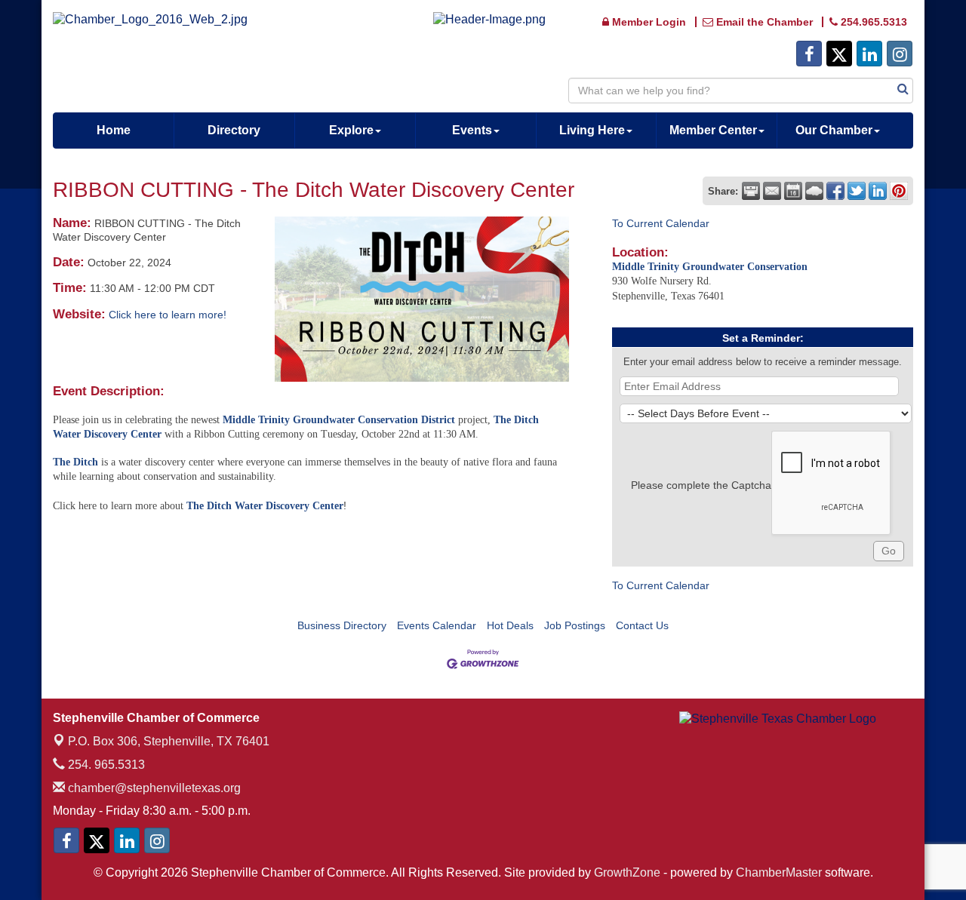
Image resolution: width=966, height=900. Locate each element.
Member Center (713, 130)
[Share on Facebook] (835, 191)
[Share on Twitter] (857, 191)
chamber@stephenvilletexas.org (153, 788)
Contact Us (642, 625)
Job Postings (574, 625)
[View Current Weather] (814, 191)
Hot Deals (510, 625)
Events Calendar (436, 625)
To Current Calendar (660, 223)
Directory (234, 130)
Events (472, 130)
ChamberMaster (779, 872)
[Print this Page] (751, 191)
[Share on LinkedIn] (878, 191)
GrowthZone (627, 872)
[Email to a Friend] (772, 191)
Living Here (592, 130)
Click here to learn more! (167, 315)
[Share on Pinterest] (899, 191)
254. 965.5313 (105, 764)
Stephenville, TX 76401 (168, 741)
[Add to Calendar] (793, 191)
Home (114, 130)
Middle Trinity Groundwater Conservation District (339, 419)
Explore (351, 130)
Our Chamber (833, 130)
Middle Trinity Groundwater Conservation (710, 266)
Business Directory (341, 625)
